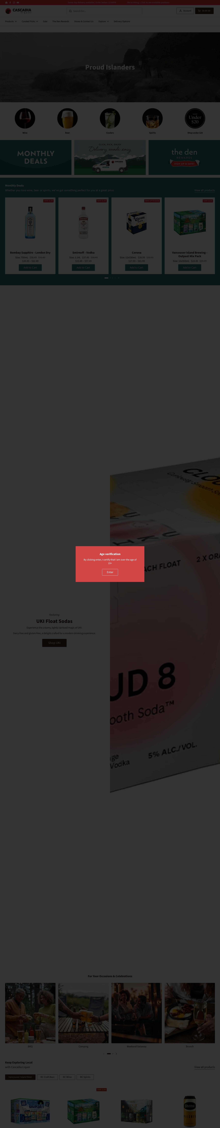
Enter (110, 572)
